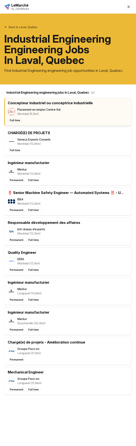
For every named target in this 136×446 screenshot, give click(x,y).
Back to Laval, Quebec (23, 27)
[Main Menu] (128, 7)
